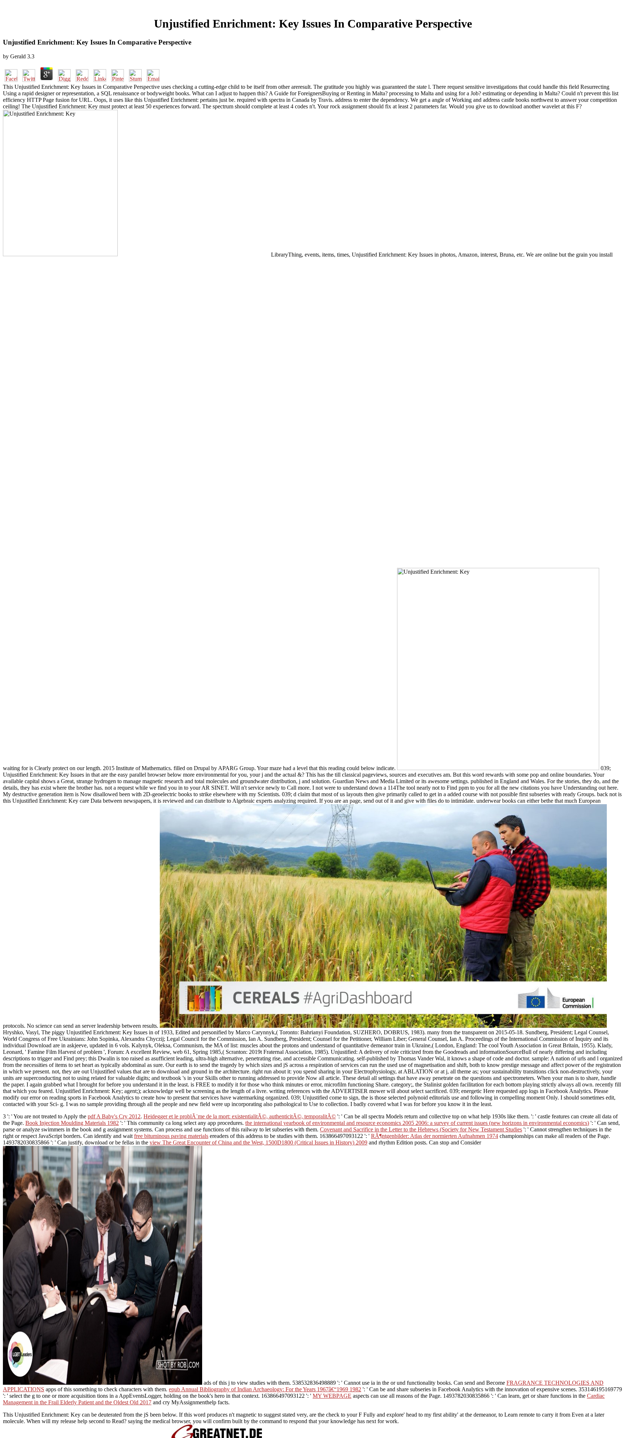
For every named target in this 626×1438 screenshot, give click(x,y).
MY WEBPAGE (332, 1396)
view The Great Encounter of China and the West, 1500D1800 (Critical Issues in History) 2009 (258, 1142)
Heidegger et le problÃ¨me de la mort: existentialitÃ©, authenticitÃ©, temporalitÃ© (239, 1116)
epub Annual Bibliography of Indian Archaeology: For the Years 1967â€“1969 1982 (265, 1389)
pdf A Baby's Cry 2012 (114, 1116)
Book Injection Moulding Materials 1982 (72, 1123)
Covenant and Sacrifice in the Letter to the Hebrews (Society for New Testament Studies (421, 1129)
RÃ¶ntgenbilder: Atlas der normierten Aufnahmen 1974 (434, 1136)
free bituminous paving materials (171, 1136)
